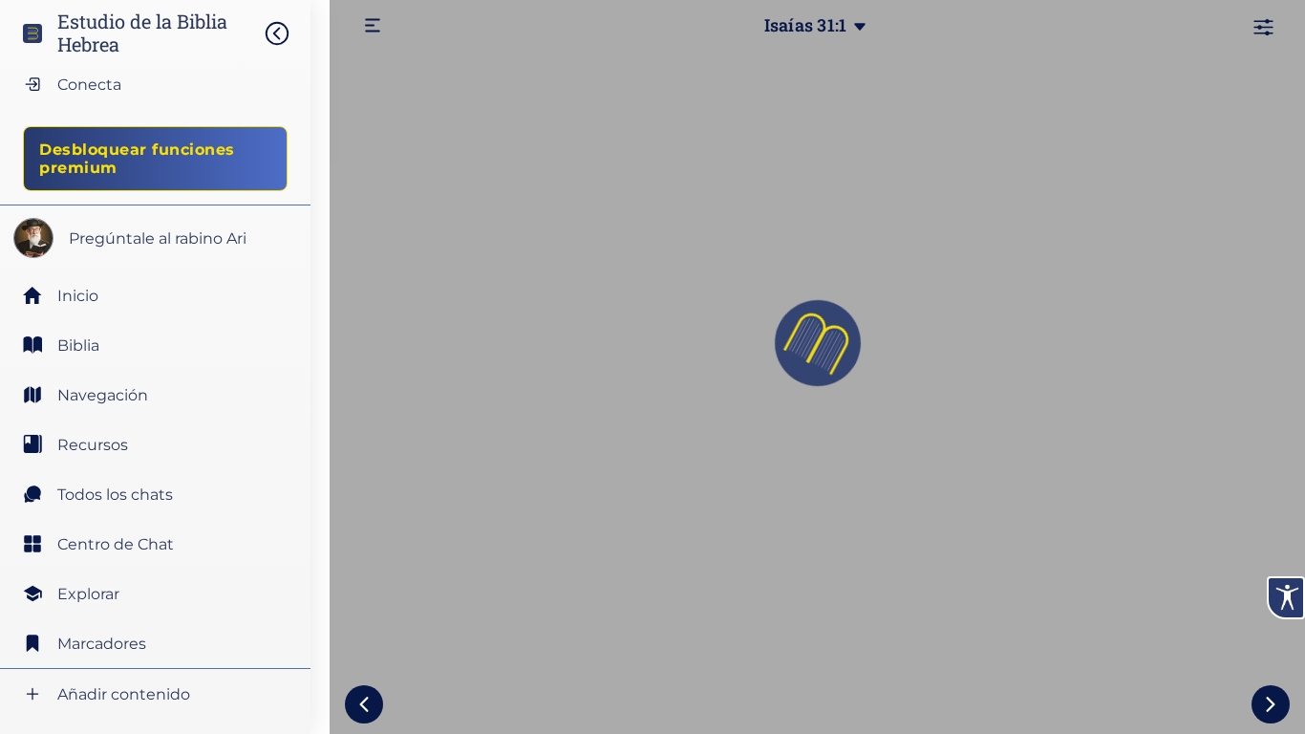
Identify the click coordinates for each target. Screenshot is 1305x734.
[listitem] (155, 345)
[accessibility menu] (1286, 597)
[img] (286, 33)
